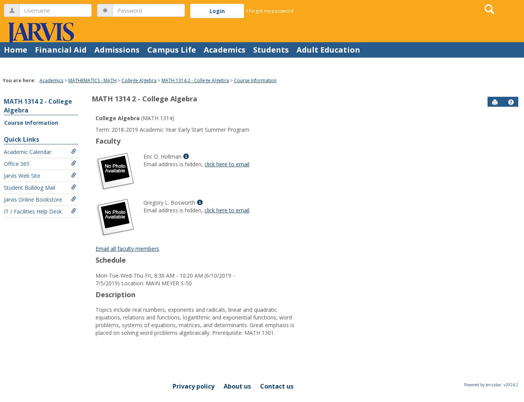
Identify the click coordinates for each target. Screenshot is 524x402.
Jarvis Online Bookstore (33, 199)
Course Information (255, 80)
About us (237, 386)
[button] (511, 102)
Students (271, 50)
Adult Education (328, 50)
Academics (225, 50)
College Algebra (139, 80)
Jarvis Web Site (22, 175)
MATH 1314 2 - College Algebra (195, 80)
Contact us (276, 386)
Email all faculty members (127, 248)
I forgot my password (270, 11)
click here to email (226, 164)
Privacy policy (193, 386)
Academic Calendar (27, 152)
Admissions (117, 50)
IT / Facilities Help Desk (33, 211)
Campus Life (171, 50)
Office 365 (17, 163)
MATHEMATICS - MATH (92, 80)
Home (15, 50)
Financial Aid (61, 50)
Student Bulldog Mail (29, 187)
